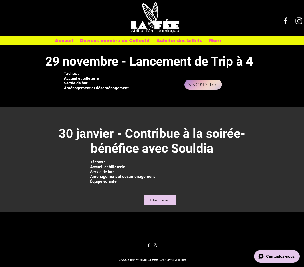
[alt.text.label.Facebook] (285, 20)
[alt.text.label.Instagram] (298, 20)
